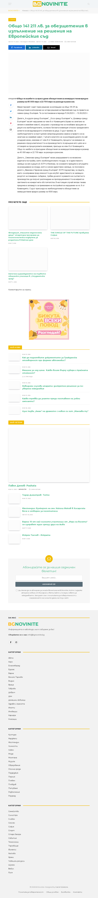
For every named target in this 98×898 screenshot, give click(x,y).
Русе (10, 872)
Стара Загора (14, 834)
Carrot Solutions (61, 887)
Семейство (13, 811)
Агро (10, 662)
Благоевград (14, 666)
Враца (11, 685)
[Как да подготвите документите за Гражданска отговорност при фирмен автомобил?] (14, 357)
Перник (11, 777)
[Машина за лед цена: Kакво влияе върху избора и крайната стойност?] (14, 369)
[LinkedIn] (10, 117)
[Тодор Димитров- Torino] (14, 498)
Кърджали (12, 738)
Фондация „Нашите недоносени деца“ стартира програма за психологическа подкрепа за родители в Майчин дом (25, 236)
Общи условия (52, 892)
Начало (25, 10)
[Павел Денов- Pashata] (49, 455)
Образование (14, 765)
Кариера (12, 715)
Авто (11, 658)
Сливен (11, 819)
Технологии (13, 842)
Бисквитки (65, 892)
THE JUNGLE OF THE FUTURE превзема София (70, 234)
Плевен (11, 780)
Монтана (12, 758)
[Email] (10, 129)
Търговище (13, 846)
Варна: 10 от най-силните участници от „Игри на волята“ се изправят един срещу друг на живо (54, 523)
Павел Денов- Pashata (22, 485)
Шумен (11, 865)
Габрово (12, 689)
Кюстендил (13, 742)
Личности (22, 489)
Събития (12, 838)
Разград (12, 796)
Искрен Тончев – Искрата (36, 535)
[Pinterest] (10, 123)
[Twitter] (10, 111)
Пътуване (13, 788)
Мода (10, 754)
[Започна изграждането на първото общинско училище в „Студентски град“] (27, 259)
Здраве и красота (16, 704)
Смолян (11, 823)
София (12, 19)
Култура (12, 735)
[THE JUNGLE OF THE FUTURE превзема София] (70, 218)
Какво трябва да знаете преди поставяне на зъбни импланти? (51, 399)
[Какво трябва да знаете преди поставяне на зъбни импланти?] (14, 398)
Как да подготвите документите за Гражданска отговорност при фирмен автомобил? (49, 358)
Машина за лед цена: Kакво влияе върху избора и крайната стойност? (55, 371)
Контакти (77, 892)
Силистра (12, 815)
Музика (11, 761)
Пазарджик (13, 773)
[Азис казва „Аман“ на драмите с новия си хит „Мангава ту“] (14, 410)
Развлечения (14, 792)
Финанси (12, 850)
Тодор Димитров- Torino (35, 495)
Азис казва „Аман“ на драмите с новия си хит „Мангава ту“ (55, 411)
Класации (12, 719)
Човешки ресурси (16, 861)
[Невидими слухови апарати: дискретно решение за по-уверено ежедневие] (14, 385)
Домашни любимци (16, 700)
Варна (11, 673)
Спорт (11, 830)
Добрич (11, 692)
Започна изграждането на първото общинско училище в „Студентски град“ (27, 276)
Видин (11, 681)
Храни (11, 857)
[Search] (88, 4)
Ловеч (11, 750)
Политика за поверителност (31, 892)
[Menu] (9, 4)
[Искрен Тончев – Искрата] (14, 539)
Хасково (12, 853)
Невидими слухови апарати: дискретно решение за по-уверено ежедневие (53, 387)
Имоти (11, 708)
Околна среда (14, 769)
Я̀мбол (11, 869)
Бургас (11, 669)
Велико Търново (15, 677)
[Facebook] (10, 105)
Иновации (12, 711)
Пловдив (12, 784)
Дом (10, 696)
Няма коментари (56, 42)
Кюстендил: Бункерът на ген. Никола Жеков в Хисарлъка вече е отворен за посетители (53, 509)
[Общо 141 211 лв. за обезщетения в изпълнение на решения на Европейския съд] (49, 73)
